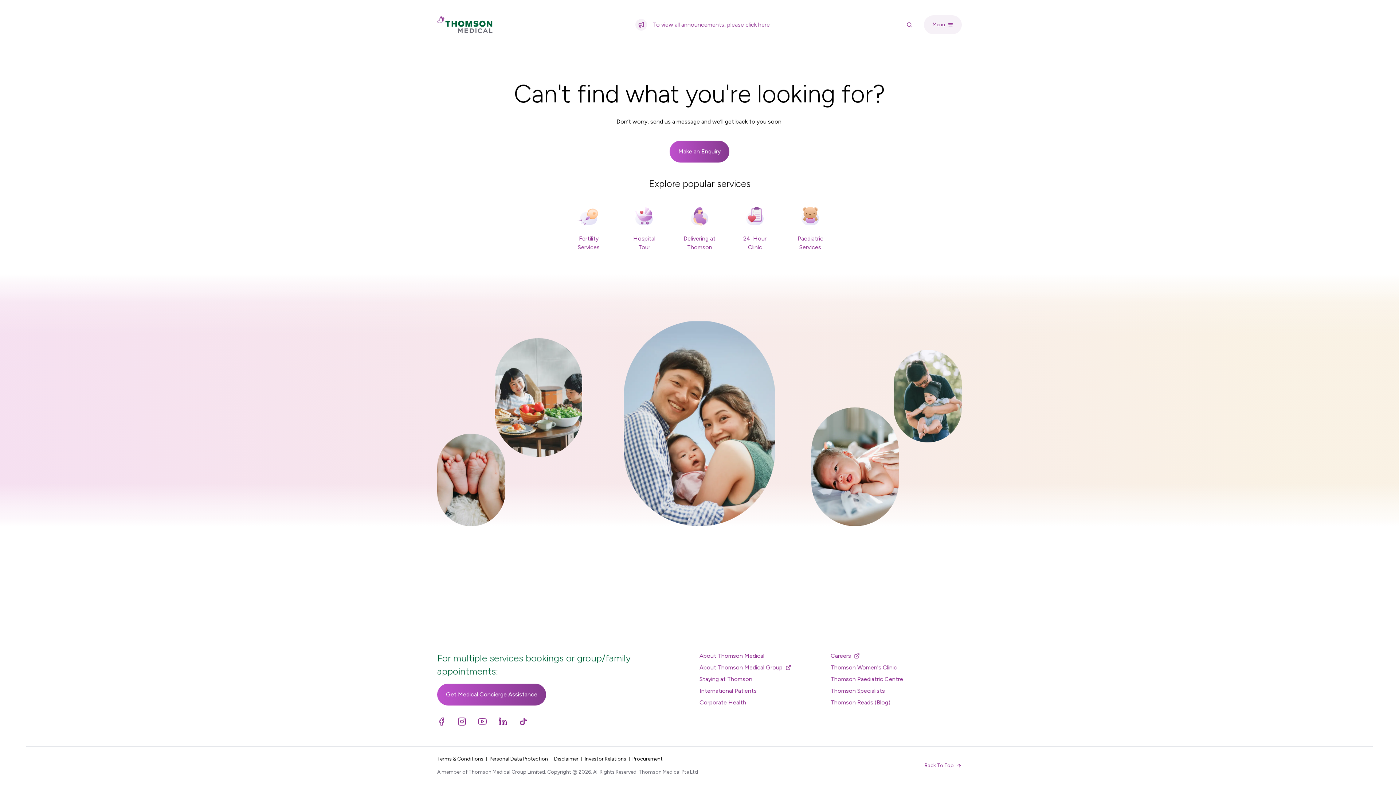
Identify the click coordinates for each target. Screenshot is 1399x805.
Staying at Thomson (726, 679)
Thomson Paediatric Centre (867, 679)
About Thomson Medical (732, 655)
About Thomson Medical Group (741, 667)
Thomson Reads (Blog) (860, 702)
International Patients (728, 690)
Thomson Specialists (858, 690)
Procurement (647, 759)
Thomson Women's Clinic (864, 667)
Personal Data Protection (519, 759)
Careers (841, 655)
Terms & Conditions (460, 759)
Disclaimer (566, 759)
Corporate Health (723, 702)
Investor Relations (605, 759)
